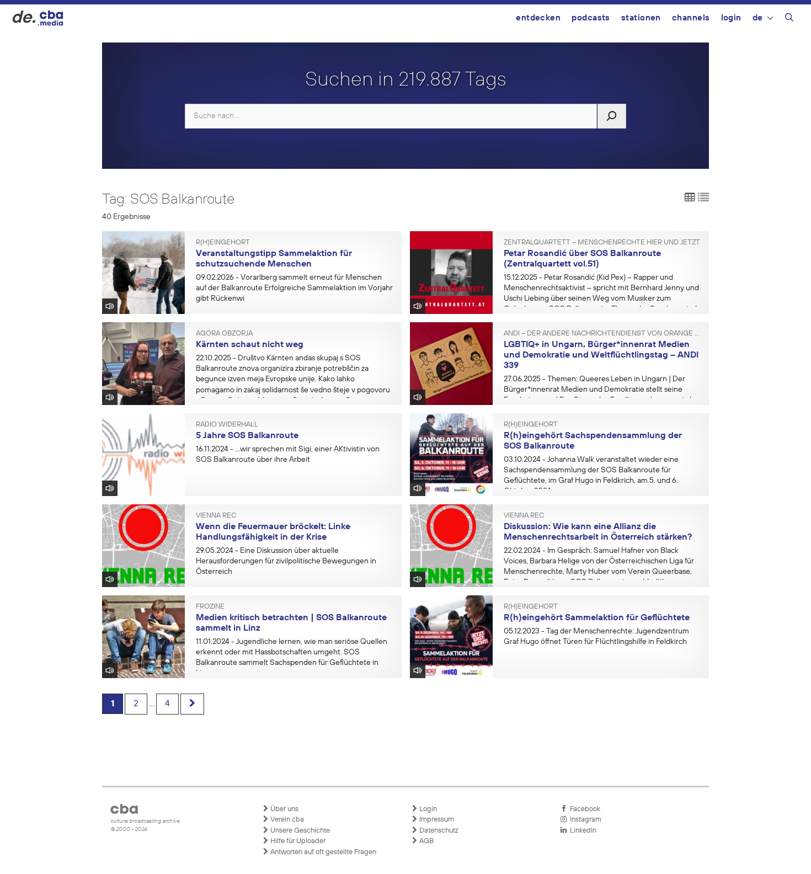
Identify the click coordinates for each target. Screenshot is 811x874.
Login (731, 18)
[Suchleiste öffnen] (789, 19)
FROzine (210, 607)
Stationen (641, 18)
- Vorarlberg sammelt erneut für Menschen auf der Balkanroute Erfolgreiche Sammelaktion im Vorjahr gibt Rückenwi (294, 288)
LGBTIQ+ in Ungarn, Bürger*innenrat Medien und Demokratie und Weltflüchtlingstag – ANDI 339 (601, 355)
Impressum (436, 819)
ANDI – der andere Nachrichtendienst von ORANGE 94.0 (602, 334)
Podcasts (591, 18)
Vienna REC (216, 516)
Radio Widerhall (227, 425)
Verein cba (286, 819)
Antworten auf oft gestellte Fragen (322, 852)
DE (758, 18)
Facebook (583, 809)
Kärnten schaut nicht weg (249, 344)
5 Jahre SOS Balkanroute (247, 435)
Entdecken (538, 18)
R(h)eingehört (223, 242)
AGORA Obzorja (224, 334)
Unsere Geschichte (299, 830)
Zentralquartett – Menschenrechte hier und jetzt (602, 242)
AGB (426, 841)
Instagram (584, 819)
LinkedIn (581, 830)
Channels (691, 18)
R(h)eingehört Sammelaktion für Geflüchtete (597, 618)
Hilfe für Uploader (297, 841)
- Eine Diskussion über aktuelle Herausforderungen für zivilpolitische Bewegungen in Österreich (286, 561)
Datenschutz (438, 830)
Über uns (283, 809)
